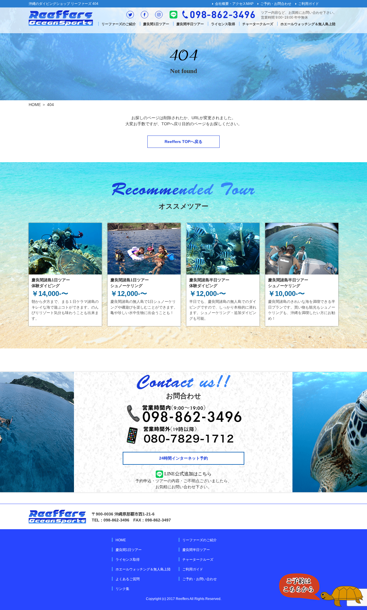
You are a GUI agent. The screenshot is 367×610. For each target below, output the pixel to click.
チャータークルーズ (257, 24)
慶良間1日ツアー (156, 24)
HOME (35, 104)
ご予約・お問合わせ (275, 4)
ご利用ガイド (308, 4)
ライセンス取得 (223, 24)
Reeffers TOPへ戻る (183, 141)
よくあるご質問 (128, 579)
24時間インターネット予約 (183, 458)
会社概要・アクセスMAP (234, 4)
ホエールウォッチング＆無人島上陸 (307, 24)
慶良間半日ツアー (190, 24)
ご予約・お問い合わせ (199, 579)
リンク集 (122, 589)
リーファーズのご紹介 (118, 24)
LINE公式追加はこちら (187, 473)
